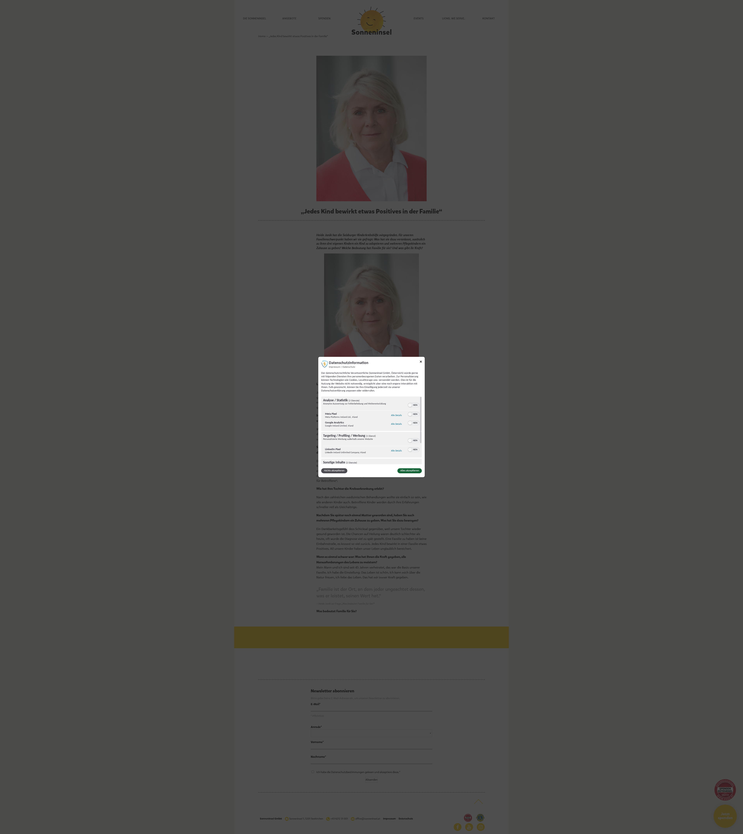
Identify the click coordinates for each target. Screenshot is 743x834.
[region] (371, 430)
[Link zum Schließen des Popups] (421, 362)
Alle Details (396, 415)
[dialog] (371, 417)
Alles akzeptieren (409, 470)
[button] (410, 405)
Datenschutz (348, 367)
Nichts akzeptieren (334, 470)
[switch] (413, 404)
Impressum (334, 367)
